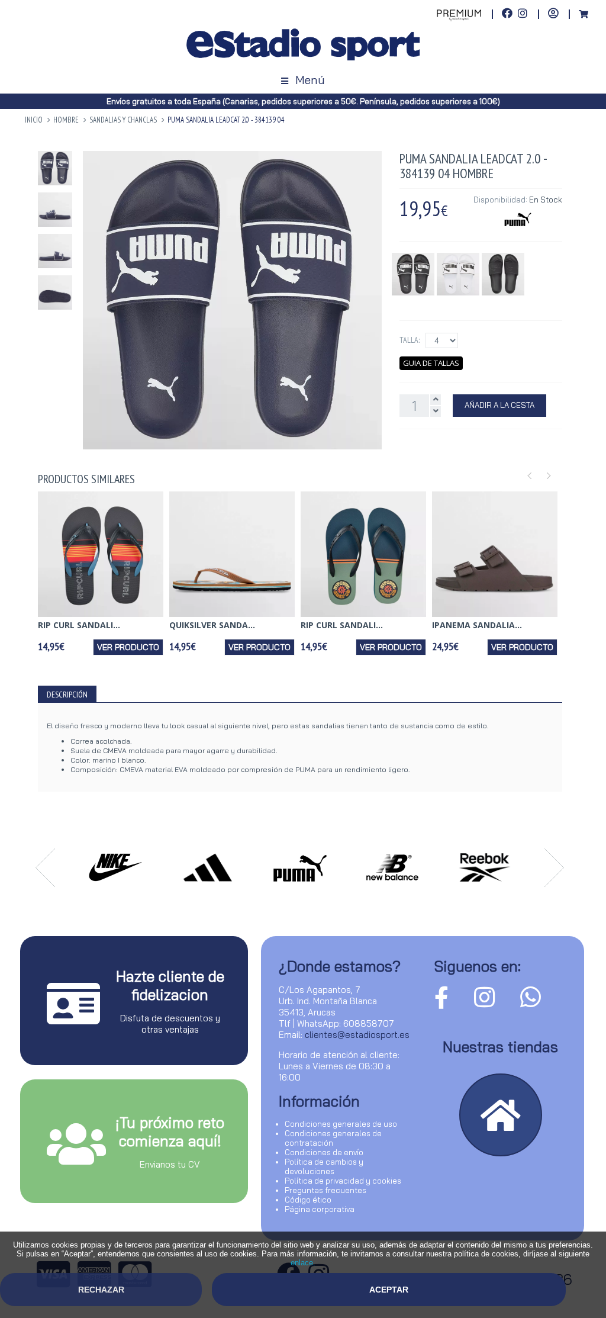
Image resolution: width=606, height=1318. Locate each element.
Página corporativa (319, 1209)
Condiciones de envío (324, 1152)
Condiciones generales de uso (341, 1124)
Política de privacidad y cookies (343, 1180)
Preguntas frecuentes (325, 1190)
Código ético (308, 1199)
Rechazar (101, 1289)
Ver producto (128, 647)
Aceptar (388, 1289)
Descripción (67, 694)
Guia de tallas (431, 363)
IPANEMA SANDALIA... (477, 625)
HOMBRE (66, 120)
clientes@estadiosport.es (357, 1034)
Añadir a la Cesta (499, 405)
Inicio (34, 120)
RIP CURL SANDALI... (79, 625)
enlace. (303, 1262)
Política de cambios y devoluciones (324, 1166)
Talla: (409, 340)
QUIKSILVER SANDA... (212, 625)
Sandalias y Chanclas (123, 120)
